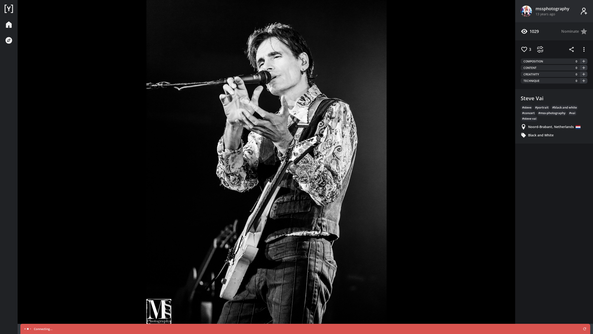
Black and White (541, 135)
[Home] (9, 9)
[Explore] (9, 40)
